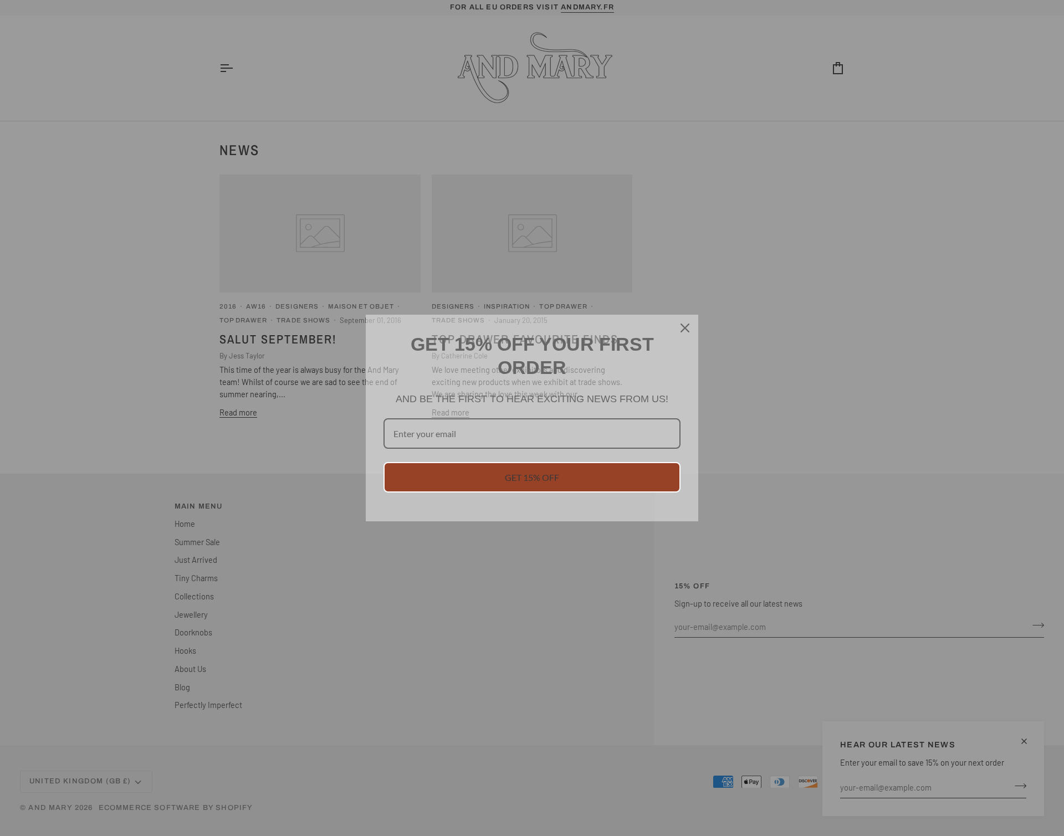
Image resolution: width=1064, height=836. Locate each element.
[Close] (685, 328)
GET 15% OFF (532, 477)
